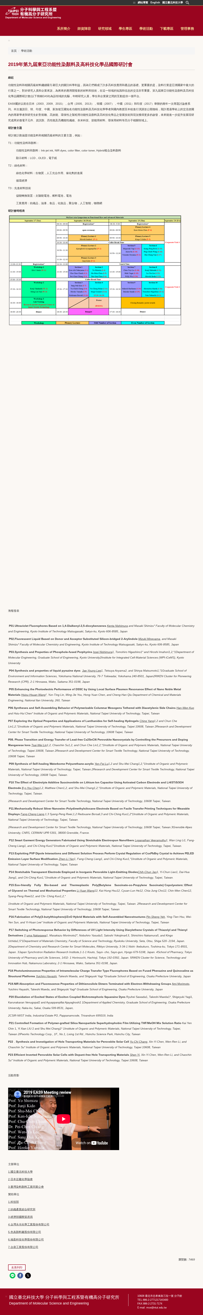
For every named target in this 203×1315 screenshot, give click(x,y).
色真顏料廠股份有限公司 (26, 1232)
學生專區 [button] (125, 29)
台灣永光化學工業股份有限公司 (30, 1224)
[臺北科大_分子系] (33, 13)
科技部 (15, 1201)
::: (9, 40)
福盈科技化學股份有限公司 (27, 1239)
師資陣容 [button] (84, 29)
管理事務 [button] (187, 29)
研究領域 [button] (105, 29)
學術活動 (26, 50)
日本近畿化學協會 (22, 1179)
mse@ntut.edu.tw (156, 1307)
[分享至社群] (13, 1276)
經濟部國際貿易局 (22, 1216)
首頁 (14, 50)
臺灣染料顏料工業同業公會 (27, 1186)
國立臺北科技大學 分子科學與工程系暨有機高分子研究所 (64, 1300)
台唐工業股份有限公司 (24, 1247)
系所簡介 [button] (63, 29)
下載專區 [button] (166, 29)
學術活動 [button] (146, 29)
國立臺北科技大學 (22, 1171)
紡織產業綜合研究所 (23, 1209)
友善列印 (16, 1267)
